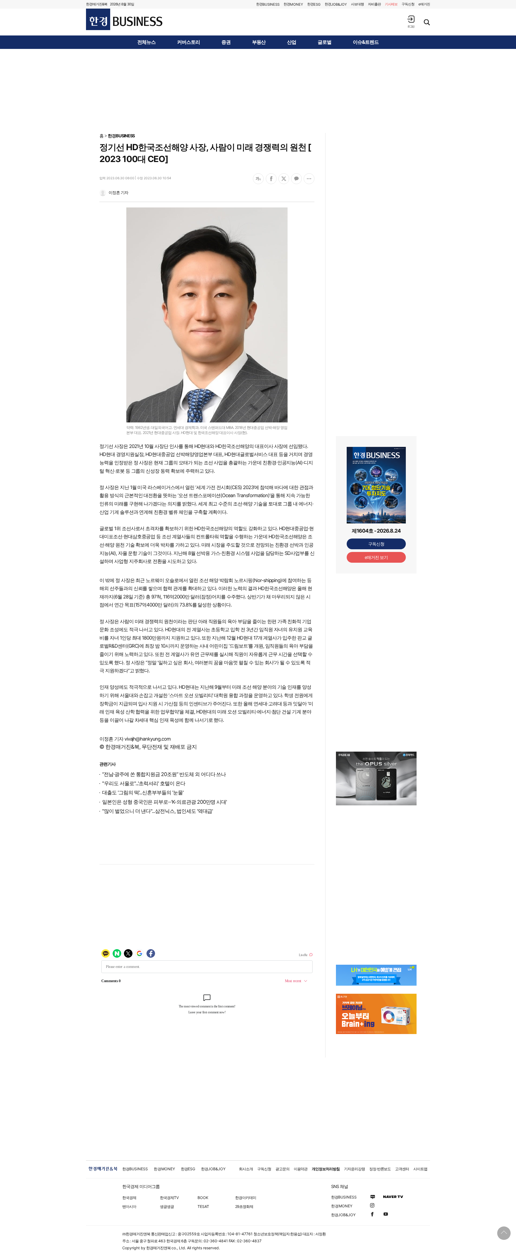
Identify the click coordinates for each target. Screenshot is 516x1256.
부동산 (259, 42)
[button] (411, 21)
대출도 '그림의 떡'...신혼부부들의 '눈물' (143, 793)
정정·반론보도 (380, 1169)
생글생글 (167, 1206)
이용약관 (301, 1169)
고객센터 (402, 1169)
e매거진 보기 (376, 557)
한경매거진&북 (96, 4)
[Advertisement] (258, 90)
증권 (226, 42)
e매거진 (424, 4)
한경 (268, 4)
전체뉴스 (146, 42)
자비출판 (374, 4)
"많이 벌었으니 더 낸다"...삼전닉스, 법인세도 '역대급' (157, 811)
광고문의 (282, 1169)
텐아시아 (129, 1206)
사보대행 (357, 4)
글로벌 (324, 42)
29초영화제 (244, 1206)
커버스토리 (188, 42)
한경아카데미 (245, 1197)
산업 (291, 42)
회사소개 (246, 1169)
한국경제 (129, 1197)
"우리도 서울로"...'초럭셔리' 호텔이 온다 (143, 783)
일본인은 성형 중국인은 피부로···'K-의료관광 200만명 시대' (164, 802)
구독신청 (408, 4)
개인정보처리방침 (326, 1169)
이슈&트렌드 (366, 42)
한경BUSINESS (121, 135)
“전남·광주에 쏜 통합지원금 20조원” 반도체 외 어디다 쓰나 (164, 774)
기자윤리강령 (354, 1169)
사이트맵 (420, 1169)
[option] (376, 778)
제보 (391, 4)
